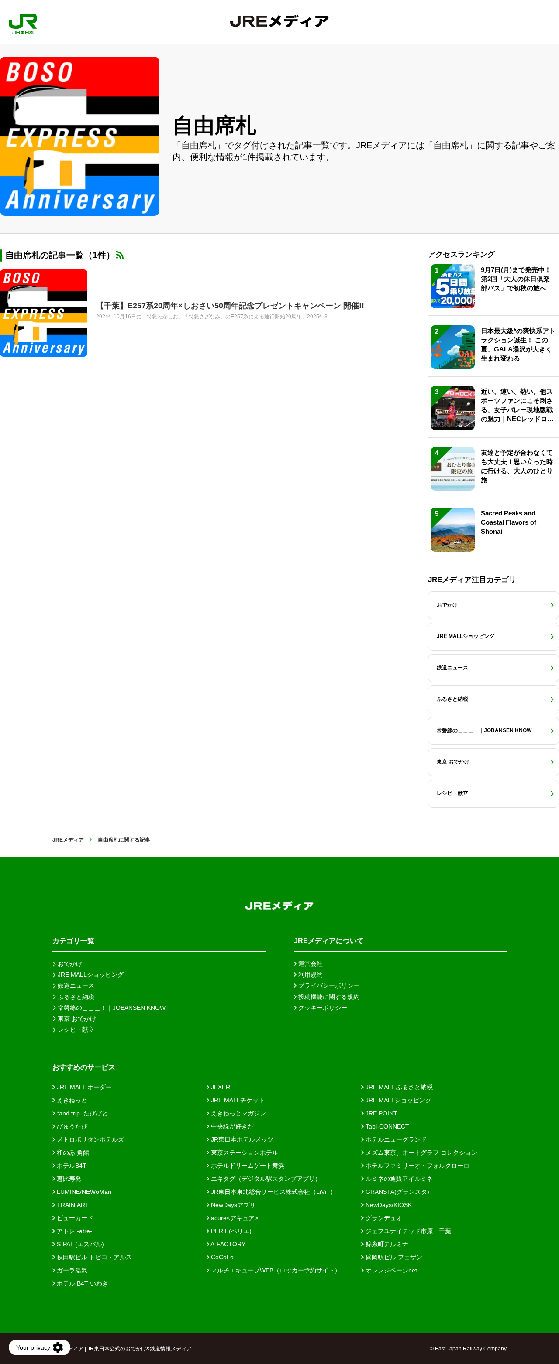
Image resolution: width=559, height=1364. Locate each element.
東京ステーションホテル (243, 1152)
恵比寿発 (68, 1178)
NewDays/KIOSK (388, 1205)
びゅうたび (71, 1126)
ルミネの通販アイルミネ (398, 1178)
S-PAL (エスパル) (79, 1244)
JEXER (219, 1087)
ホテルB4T (70, 1165)
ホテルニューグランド (395, 1139)
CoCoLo (221, 1257)
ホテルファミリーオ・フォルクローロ (416, 1165)
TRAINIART (72, 1205)
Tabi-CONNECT (386, 1126)
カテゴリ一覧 (73, 941)
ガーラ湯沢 (71, 1270)
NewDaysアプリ (232, 1205)
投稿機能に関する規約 (328, 996)
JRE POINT (380, 1113)
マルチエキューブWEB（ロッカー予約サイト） (275, 1270)
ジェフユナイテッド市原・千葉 (407, 1231)
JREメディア (68, 840)
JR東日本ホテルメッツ (241, 1139)
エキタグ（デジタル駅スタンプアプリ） (265, 1178)
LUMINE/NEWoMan (83, 1192)
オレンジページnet (390, 1270)
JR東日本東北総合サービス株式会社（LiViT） (272, 1192)
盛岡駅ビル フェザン (393, 1257)
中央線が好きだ (231, 1126)
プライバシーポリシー (328, 985)
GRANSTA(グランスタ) (396, 1192)
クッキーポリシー (322, 1007)
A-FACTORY (227, 1244)
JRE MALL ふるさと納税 (398, 1087)
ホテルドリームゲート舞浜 (246, 1165)
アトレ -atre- (73, 1231)
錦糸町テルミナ (386, 1244)
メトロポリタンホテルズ (89, 1139)
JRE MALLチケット (237, 1100)
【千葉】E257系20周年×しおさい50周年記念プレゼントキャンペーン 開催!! (230, 305)
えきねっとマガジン (237, 1113)
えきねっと (71, 1100)
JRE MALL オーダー (83, 1087)
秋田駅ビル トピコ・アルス (93, 1257)
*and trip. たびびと (81, 1113)
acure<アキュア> (233, 1218)
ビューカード (74, 1218)
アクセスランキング (461, 254)
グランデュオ (383, 1218)
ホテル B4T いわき (81, 1283)
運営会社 (310, 963)
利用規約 (310, 974)
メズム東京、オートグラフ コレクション (420, 1152)
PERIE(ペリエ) (230, 1231)
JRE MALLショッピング (397, 1100)
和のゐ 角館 (72, 1152)
